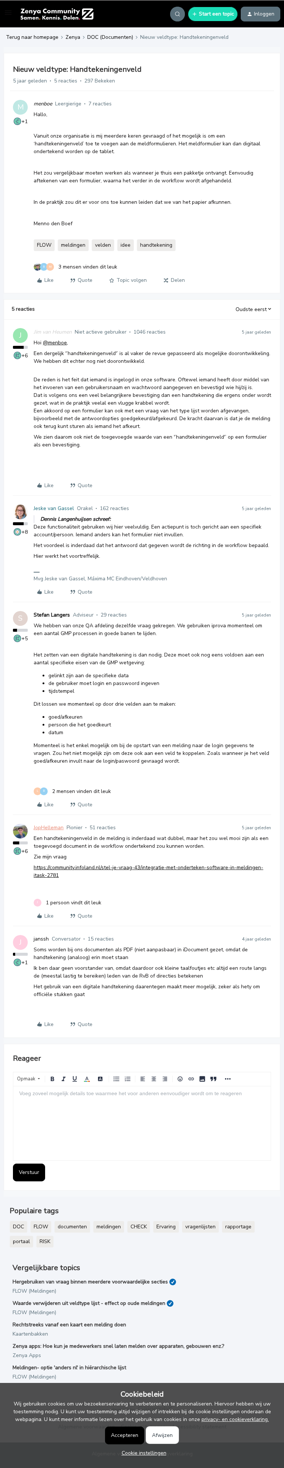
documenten (72, 1226)
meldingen (73, 245)
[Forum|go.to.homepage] (56, 14)
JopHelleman (49, 827)
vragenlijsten (200, 1226)
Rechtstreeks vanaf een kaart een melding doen (69, 1324)
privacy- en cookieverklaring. (235, 1419)
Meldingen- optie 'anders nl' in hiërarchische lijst (69, 1367)
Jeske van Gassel (54, 508)
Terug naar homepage (32, 37)
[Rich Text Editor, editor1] (142, 1123)
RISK (45, 1241)
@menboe (55, 342)
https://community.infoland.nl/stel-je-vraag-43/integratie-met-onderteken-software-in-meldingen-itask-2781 (148, 871)
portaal (21, 1241)
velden (103, 245)
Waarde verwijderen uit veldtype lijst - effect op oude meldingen (89, 1303)
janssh (41, 938)
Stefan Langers (52, 614)
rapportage (238, 1226)
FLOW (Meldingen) (34, 1291)
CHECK (139, 1226)
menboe (43, 103)
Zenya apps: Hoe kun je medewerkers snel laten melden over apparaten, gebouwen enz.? (118, 1346)
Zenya (72, 37)
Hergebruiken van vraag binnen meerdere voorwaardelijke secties (90, 1281)
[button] (8, 15)
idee (126, 245)
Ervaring (166, 1226)
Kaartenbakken (30, 1333)
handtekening (156, 245)
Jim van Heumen (53, 331)
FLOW (44, 245)
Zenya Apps (27, 1355)
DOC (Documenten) (110, 37)
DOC (18, 1226)
